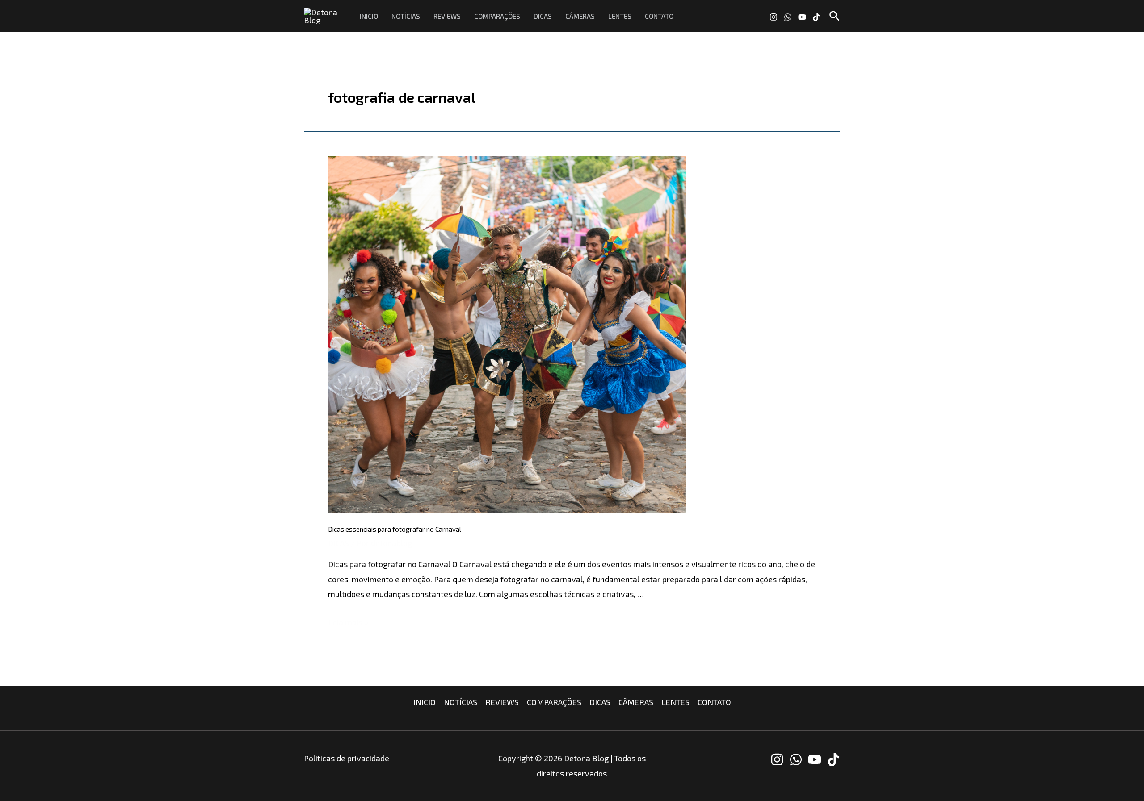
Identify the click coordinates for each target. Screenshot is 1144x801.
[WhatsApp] (788, 17)
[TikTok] (816, 17)
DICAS (543, 16)
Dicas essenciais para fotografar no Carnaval (394, 529)
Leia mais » (348, 622)
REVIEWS (447, 16)
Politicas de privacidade (346, 758)
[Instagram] (774, 17)
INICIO (369, 16)
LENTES (619, 16)
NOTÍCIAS (405, 16)
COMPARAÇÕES (497, 16)
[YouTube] (802, 17)
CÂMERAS (580, 16)
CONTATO (659, 16)
